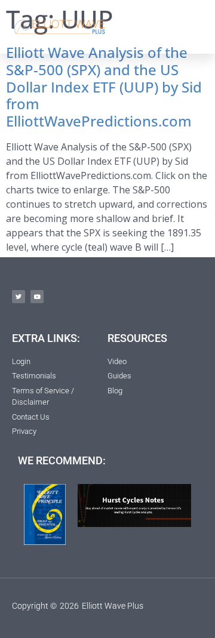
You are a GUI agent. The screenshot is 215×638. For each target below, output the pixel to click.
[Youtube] (37, 296)
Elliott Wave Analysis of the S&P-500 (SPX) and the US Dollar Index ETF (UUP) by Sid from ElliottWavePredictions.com (104, 86)
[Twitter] (18, 296)
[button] (192, 27)
